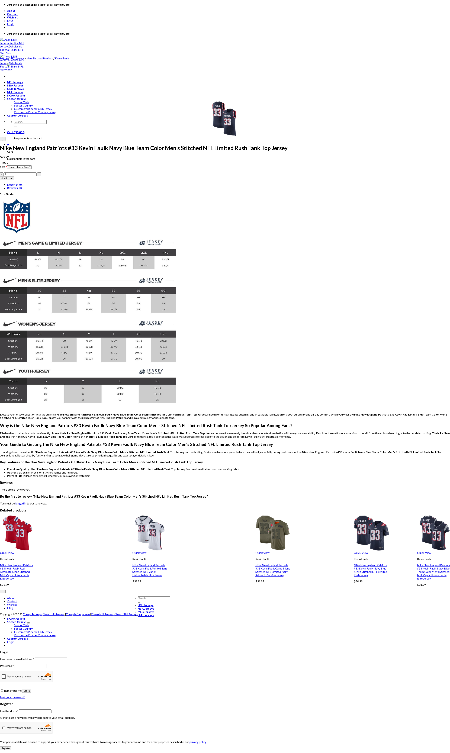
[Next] (4, 139)
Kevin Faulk (62, 58)
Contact (12, 14)
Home (4, 58)
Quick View (7, 552)
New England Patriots (40, 58)
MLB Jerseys (146, 611)
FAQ (10, 20)
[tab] (228, 184)
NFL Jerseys (17, 58)
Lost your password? (12, 697)
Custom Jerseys (17, 115)
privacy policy (197, 742)
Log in (27, 691)
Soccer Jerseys (17, 98)
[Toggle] (28, 622)
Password (7, 665)
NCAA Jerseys (16, 618)
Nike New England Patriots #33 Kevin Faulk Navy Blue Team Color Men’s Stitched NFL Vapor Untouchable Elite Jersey (433, 571)
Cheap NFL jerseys (102, 614)
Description (14, 184)
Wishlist (12, 17)
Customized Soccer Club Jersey (33, 108)
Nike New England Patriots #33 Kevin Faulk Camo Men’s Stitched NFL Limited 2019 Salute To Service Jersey (272, 570)
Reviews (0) (14, 187)
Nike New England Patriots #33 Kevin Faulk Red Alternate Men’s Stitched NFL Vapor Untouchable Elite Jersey (16, 571)
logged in (20, 503)
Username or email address (17, 659)
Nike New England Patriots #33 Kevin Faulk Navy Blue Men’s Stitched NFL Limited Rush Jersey (370, 570)
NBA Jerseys (146, 608)
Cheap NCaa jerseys (78, 614)
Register (5, 748)
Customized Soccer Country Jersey (35, 112)
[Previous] (1, 139)
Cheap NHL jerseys (126, 614)
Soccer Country (23, 105)
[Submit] (15, 126)
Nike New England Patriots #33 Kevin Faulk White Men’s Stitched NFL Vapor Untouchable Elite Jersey (149, 570)
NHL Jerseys (146, 615)
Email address (9, 711)
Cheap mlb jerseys (54, 614)
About (11, 10)
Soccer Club (21, 102)
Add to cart (7, 178)
